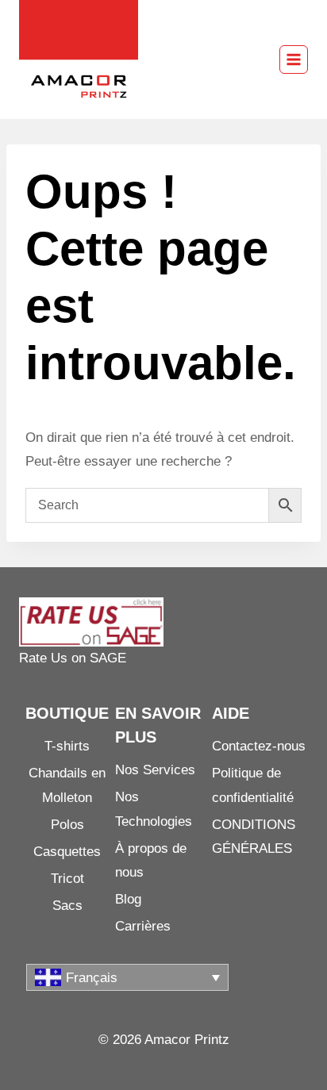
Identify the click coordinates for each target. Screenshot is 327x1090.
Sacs (67, 905)
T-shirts (67, 746)
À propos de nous (151, 861)
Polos (67, 824)
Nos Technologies (153, 809)
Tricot (67, 878)
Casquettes (67, 851)
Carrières (143, 926)
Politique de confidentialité (253, 785)
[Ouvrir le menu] (293, 59)
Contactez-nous (259, 746)
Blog (128, 899)
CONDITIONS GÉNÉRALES (253, 837)
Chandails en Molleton (67, 785)
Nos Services (155, 769)
